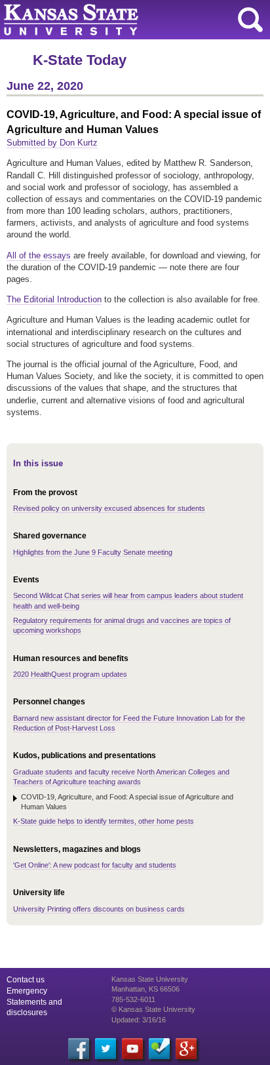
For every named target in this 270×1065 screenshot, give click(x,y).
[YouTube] (132, 1048)
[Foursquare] (159, 1048)
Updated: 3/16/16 (138, 1020)
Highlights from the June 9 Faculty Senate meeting (92, 552)
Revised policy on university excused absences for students (109, 508)
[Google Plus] (186, 1048)
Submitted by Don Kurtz (52, 143)
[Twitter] (105, 1048)
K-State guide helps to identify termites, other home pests (103, 821)
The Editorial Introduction (54, 299)
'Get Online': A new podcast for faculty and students (94, 865)
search (250, 20)
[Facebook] (78, 1048)
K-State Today (79, 60)
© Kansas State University (153, 1009)
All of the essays (39, 255)
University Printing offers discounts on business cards (99, 909)
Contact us (26, 979)
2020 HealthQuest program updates (70, 674)
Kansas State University (119, 19)
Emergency (27, 990)
